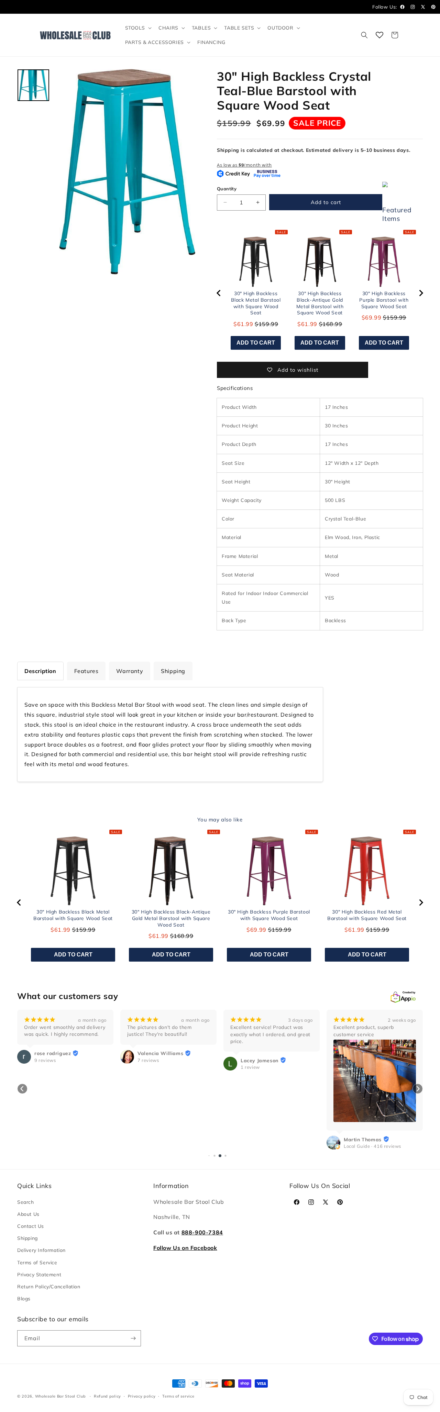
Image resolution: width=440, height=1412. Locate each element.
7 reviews (148, 1060)
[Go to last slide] (219, 293)
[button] (138, 28)
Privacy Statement (39, 1274)
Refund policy (107, 1396)
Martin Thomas (363, 1139)
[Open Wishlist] (379, 35)
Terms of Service (37, 1262)
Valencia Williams (160, 1054)
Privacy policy (142, 1396)
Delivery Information (41, 1250)
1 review (250, 1067)
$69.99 (372, 317)
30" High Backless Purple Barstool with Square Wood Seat (383, 299)
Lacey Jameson (259, 1060)
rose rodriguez (52, 1054)
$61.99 (243, 324)
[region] (320, 293)
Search (25, 1202)
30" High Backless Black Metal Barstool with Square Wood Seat (256, 303)
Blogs (24, 1299)
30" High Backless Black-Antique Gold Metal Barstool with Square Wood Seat (319, 303)
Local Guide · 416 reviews (372, 1146)
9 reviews (45, 1060)
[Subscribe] (133, 1338)
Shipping (27, 1238)
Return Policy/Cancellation (48, 1287)
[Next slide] (421, 293)
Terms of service (178, 1396)
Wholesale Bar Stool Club (60, 1396)
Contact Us (30, 1226)
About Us (28, 1214)
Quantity (226, 188)
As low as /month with (244, 165)
